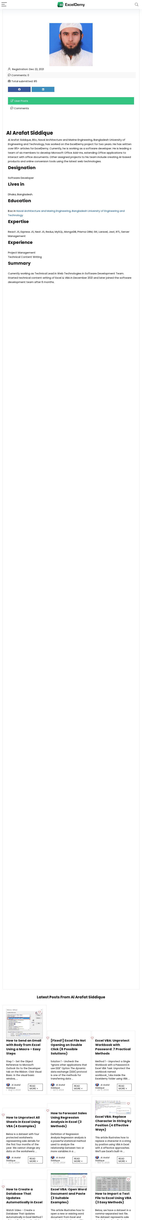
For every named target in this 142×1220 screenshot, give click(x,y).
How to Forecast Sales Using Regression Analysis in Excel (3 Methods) (69, 1119)
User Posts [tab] (21, 101)
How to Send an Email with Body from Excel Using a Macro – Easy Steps (23, 1047)
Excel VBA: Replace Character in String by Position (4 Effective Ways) (113, 1123)
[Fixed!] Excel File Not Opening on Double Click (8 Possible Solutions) (68, 1047)
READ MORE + (34, 1087)
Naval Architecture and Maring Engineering (43, 211)
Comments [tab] (21, 108)
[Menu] (4, 4)
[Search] (136, 4)
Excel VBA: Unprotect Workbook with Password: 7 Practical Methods (113, 1047)
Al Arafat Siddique (13, 1086)
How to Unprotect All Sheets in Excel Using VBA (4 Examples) (23, 1121)
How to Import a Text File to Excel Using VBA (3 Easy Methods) (113, 1197)
